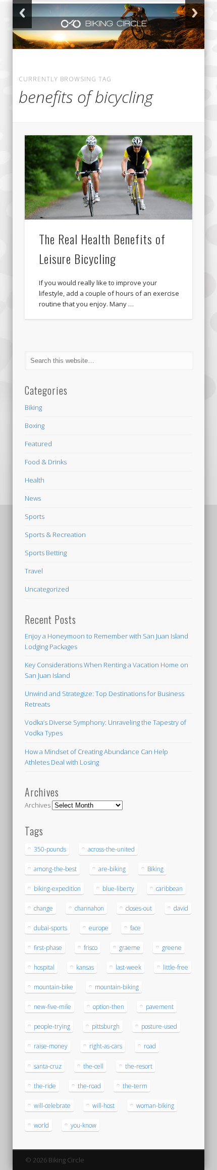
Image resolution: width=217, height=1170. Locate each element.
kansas (85, 967)
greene (172, 947)
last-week (128, 967)
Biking (33, 407)
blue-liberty (118, 888)
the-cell (93, 1066)
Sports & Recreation (55, 534)
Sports (34, 516)
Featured (38, 443)
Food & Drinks (46, 461)
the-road (89, 1086)
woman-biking (155, 1105)
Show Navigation (167, 90)
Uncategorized (47, 589)
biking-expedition (57, 888)
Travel (34, 570)
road (150, 1046)
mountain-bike (53, 987)
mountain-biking (117, 987)
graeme (129, 947)
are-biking (112, 869)
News (33, 498)
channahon (89, 908)
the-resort (138, 1066)
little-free (175, 967)
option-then (108, 1006)
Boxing (34, 425)
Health (34, 480)
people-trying (52, 1026)
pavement (160, 1006)
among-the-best (55, 869)
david (181, 908)
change (43, 908)
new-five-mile (52, 1006)
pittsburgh (106, 1026)
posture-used (159, 1026)
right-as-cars (105, 1046)
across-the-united (111, 849)
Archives (37, 805)
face (135, 928)
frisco (90, 947)
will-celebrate (52, 1105)
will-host (103, 1105)
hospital (44, 967)
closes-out (139, 908)
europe (98, 928)
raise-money (51, 1046)
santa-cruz (48, 1066)
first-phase (48, 947)
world (41, 1125)
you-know (83, 1125)
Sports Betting (46, 552)
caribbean (169, 888)
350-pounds (50, 849)
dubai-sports (50, 928)
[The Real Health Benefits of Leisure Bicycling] (108, 177)
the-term (135, 1086)
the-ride (45, 1086)
